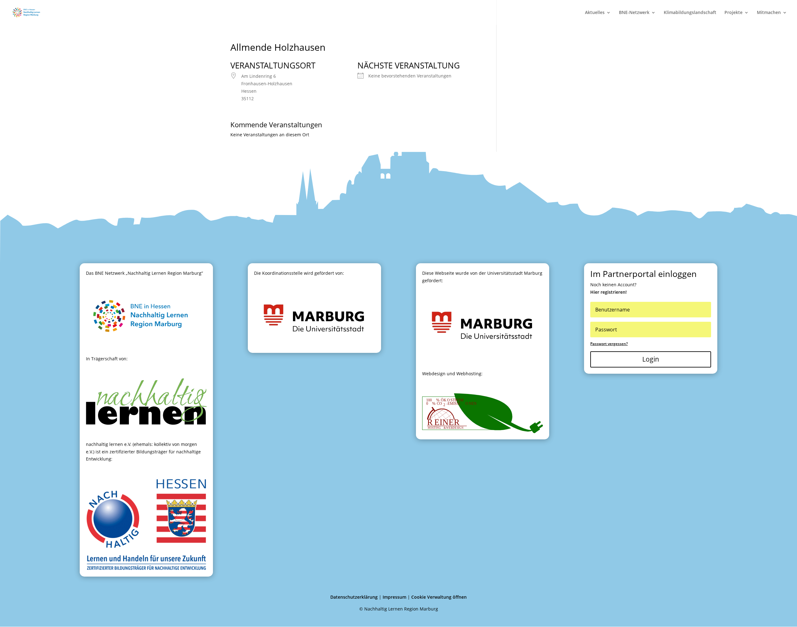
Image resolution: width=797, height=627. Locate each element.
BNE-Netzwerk (634, 12)
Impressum (394, 597)
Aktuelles (595, 12)
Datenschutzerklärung (354, 597)
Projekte (733, 12)
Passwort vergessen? (609, 343)
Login (650, 359)
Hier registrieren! (608, 292)
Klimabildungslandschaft (690, 12)
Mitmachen (769, 12)
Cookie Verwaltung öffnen (439, 597)
